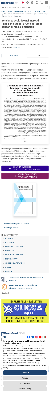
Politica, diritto (11, 259)
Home (3, 12)
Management (10, 242)
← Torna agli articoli (9, 227)
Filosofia (8, 271)
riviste (10, 12)
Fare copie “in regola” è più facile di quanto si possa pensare (23, 286)
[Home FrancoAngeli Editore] (9, 3)
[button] (22, 3)
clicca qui (16, 47)
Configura (25, 383)
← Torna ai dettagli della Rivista (15, 224)
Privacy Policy (25, 388)
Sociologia (9, 251)
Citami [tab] (37, 56)
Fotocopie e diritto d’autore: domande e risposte (26, 279)
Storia (8, 267)
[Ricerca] (48, 7)
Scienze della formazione (15, 263)
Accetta (25, 372)
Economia (9, 238)
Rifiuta (25, 378)
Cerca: (3, 7)
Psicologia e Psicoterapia (15, 247)
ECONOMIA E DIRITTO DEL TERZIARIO (27, 12)
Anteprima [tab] (14, 56)
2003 (44, 12)
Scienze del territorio (14, 255)
